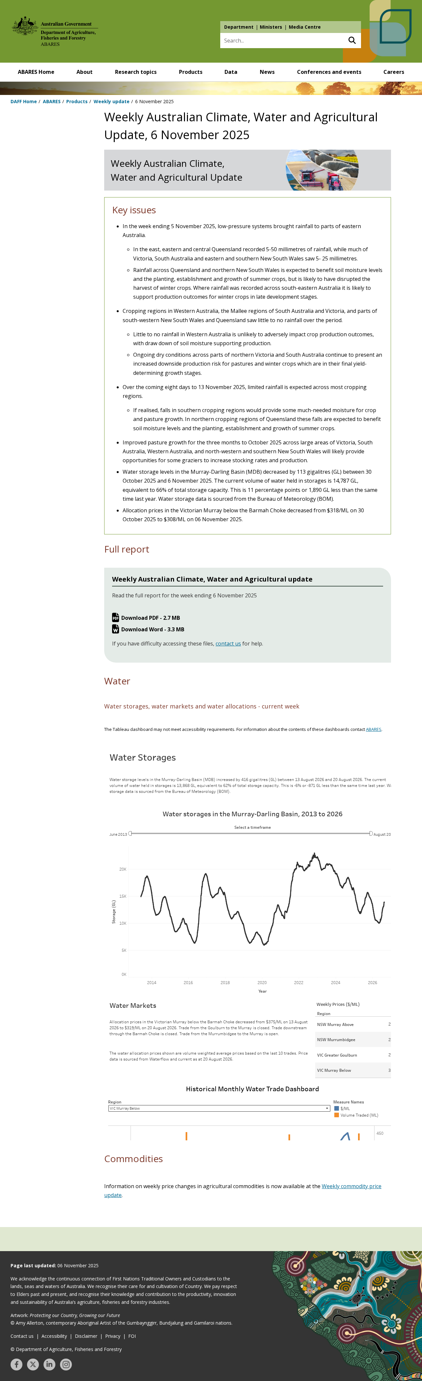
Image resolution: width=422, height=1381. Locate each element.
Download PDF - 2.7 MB (150, 617)
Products (190, 71)
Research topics (136, 71)
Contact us (22, 1336)
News (267, 71)
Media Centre (305, 27)
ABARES (52, 101)
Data (231, 71)
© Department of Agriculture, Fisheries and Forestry (66, 1349)
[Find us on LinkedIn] (49, 1364)
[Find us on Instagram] (66, 1364)
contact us (228, 643)
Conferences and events (329, 71)
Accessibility (54, 1336)
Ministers (271, 27)
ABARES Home (36, 71)
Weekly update (112, 101)
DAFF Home (24, 101)
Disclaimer (86, 1336)
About (84, 71)
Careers (393, 71)
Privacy (112, 1336)
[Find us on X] (33, 1364)
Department (239, 27)
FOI (132, 1336)
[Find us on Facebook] (16, 1364)
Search (352, 40)
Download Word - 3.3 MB (152, 629)
